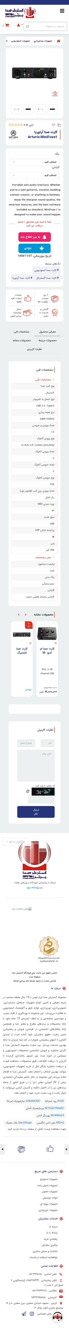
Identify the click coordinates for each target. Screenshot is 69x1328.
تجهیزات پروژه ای (49, 1204)
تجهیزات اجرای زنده (47, 1185)
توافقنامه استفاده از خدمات (43, 1257)
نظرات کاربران (34, 349)
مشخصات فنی (21, 332)
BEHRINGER (57, 1115)
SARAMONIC (32, 1101)
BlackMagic (25, 1123)
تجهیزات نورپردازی (48, 1210)
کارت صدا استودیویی (45, 270)
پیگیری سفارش (50, 1245)
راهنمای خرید (51, 1239)
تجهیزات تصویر (50, 1192)
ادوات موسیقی (50, 1198)
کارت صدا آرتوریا (21, 278)
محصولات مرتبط (48, 340)
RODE (61, 1101)
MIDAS (60, 1123)
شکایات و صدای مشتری (45, 1251)
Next (2, 1149)
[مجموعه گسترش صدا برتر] (20, 13)
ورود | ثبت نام (22, 20)
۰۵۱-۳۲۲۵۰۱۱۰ (34, 888)
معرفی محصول (47, 332)
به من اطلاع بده (30, 237)
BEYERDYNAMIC (54, 1108)
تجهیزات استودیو (49, 1179)
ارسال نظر (36, 812)
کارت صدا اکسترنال (46, 278)
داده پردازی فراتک (21, 981)
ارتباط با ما (52, 1233)
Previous (66, 1149)
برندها (23, 1129)
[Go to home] (58, 41)
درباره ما (53, 1227)
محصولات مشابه (22, 340)
